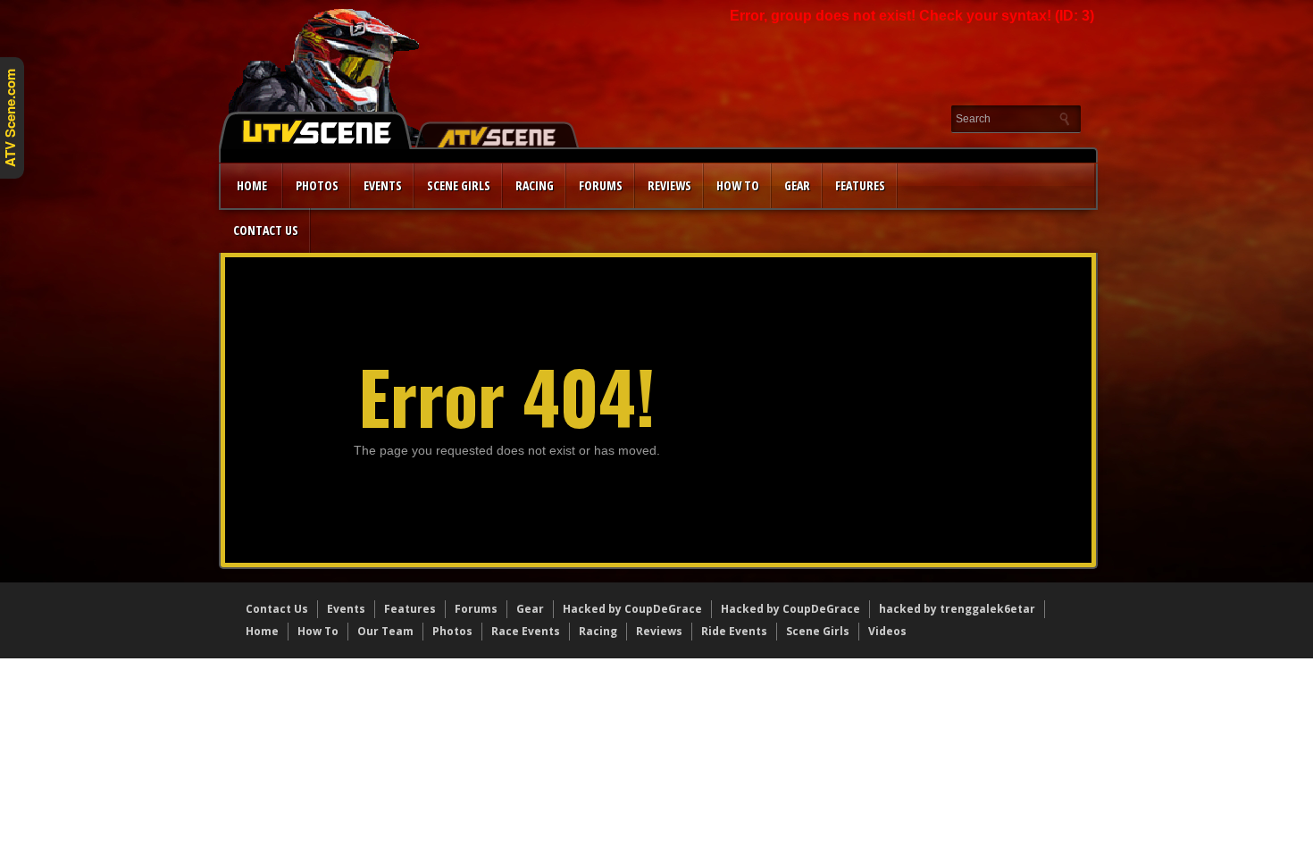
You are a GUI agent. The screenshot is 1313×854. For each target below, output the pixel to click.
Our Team (385, 631)
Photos (317, 185)
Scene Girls (458, 185)
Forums (601, 185)
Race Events (525, 631)
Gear (797, 185)
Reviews (669, 185)
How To (318, 631)
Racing (534, 185)
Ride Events (734, 631)
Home (252, 185)
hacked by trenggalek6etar (957, 608)
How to (737, 185)
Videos (887, 631)
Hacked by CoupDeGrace (632, 608)
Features (860, 185)
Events (383, 185)
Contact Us (265, 230)
